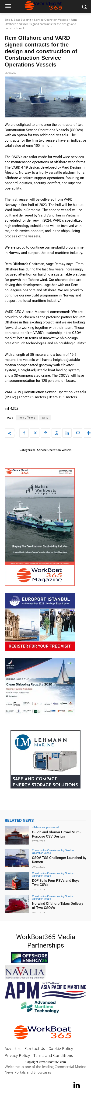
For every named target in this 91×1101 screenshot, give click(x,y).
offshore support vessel (45, 827)
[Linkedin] (67, 433)
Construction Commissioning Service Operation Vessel (53, 851)
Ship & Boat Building (18, 20)
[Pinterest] (45, 433)
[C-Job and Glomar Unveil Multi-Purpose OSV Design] (17, 835)
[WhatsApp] (56, 433)
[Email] (77, 433)
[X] (34, 433)
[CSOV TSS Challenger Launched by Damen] (17, 858)
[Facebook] (24, 433)
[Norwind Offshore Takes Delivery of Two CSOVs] (17, 904)
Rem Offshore (27, 417)
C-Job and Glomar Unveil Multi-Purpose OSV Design (56, 834)
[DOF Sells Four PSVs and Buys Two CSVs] (17, 881)
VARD (45, 417)
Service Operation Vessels (51, 20)
